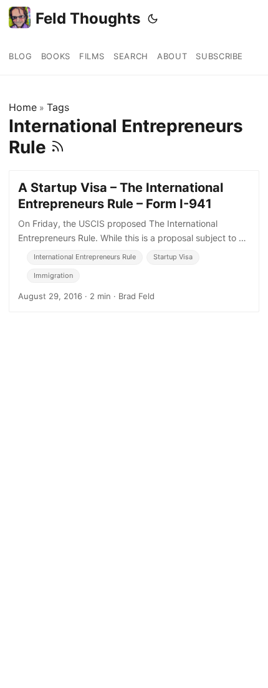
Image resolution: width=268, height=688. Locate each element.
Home (23, 107)
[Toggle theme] (152, 18)
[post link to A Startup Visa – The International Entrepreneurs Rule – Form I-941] (134, 241)
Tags (58, 107)
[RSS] (57, 147)
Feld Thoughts (88, 18)
